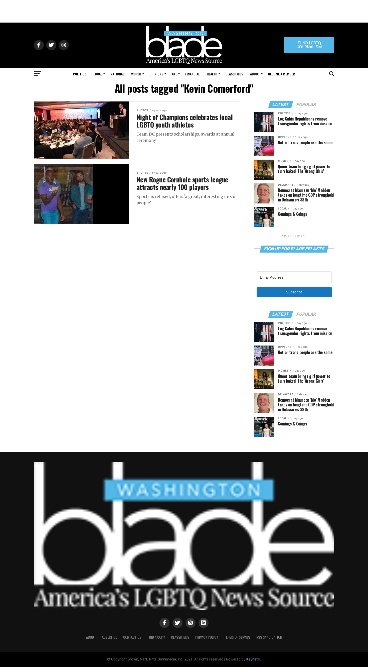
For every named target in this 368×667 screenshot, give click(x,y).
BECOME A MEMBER (281, 73)
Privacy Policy (206, 637)
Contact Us (132, 637)
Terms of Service (237, 637)
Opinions (156, 73)
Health (212, 73)
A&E (174, 73)
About (255, 73)
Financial (192, 73)
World (136, 73)
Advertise (109, 637)
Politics (79, 73)
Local (97, 73)
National (117, 73)
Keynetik (253, 659)
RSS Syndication (269, 637)
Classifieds (234, 73)
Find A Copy (156, 637)
